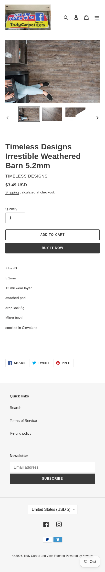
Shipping (12, 192)
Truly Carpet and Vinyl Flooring (44, 556)
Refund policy (21, 433)
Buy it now (52, 248)
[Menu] (97, 17)
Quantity (11, 209)
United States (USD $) (51, 509)
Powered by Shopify (79, 556)
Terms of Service (23, 420)
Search (15, 407)
